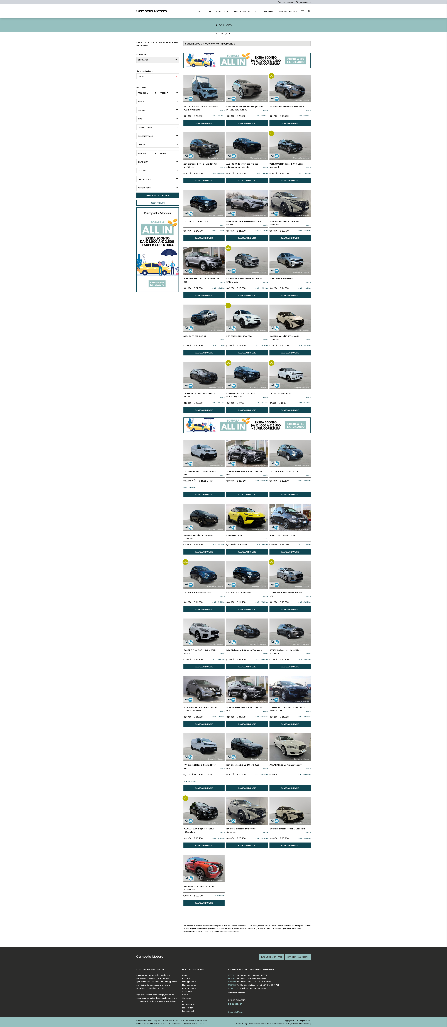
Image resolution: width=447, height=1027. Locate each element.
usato (228, 34)
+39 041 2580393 (259, 975)
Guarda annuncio (204, 123)
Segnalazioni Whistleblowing (299, 1024)
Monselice (233, 988)
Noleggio (269, 11)
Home (218, 34)
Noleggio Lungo (189, 985)
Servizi (185, 994)
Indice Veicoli (188, 1011)
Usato (185, 975)
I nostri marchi (241, 11)
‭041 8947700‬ (288, 2)
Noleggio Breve (189, 981)
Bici (257, 11)
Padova (232, 978)
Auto (201, 11)
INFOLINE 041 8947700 (271, 957)
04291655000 (260, 988)
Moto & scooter (218, 11)
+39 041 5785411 (265, 981)
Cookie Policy (266, 1024)
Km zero (186, 978)
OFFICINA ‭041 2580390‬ (297, 957)
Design (245, 1024)
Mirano (232, 981)
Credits (238, 1024)
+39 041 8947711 (271, 985)
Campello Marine (236, 1012)
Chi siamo (186, 998)
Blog (184, 1001)
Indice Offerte (188, 1007)
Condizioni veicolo (144, 71)
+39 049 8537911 (260, 978)
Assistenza (187, 991)
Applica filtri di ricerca (157, 195)
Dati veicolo (141, 87)
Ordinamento (142, 54)
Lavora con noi (288, 11)
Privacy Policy (254, 1024)
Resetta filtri (158, 203)
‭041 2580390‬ (305, 2)
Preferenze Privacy (279, 1024)
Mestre (232, 975)
